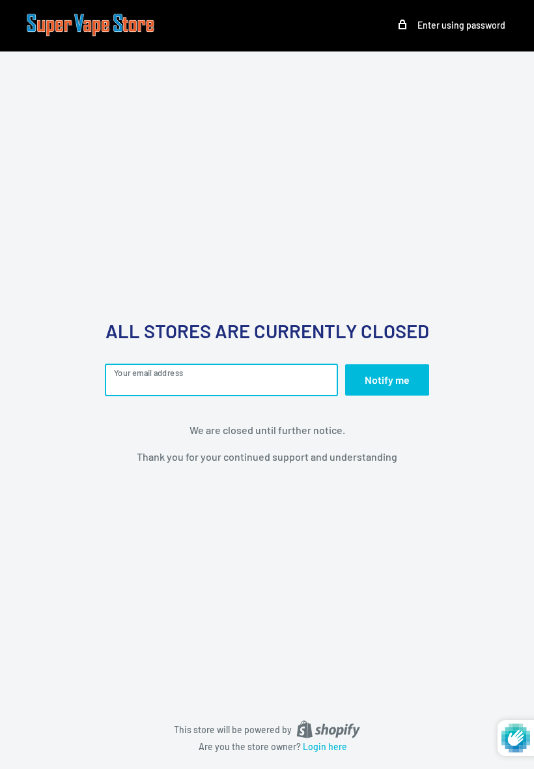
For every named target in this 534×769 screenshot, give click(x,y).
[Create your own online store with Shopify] (328, 729)
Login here (325, 746)
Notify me (387, 379)
